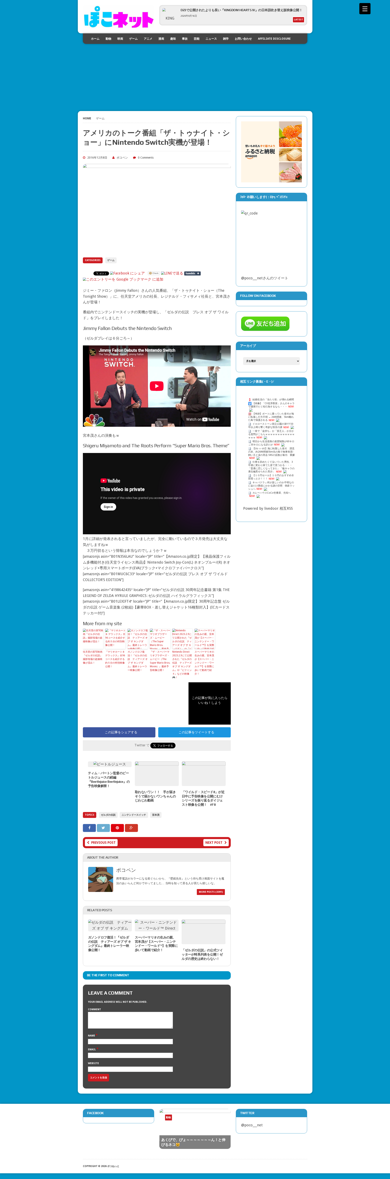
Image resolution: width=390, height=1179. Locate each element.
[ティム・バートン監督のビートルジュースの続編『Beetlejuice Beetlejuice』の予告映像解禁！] (109, 764)
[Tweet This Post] (104, 828)
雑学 (226, 38)
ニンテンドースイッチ (134, 814)
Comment (94, 1009)
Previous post (103, 843)
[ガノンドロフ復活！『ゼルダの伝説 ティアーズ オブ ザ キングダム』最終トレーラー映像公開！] (110, 928)
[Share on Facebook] (90, 828)
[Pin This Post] (118, 828)
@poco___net (252, 1125)
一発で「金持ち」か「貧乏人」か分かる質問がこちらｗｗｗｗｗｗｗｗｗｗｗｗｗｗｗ (271, 434)
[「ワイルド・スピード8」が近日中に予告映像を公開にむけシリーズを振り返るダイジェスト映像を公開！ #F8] (204, 783)
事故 (185, 38)
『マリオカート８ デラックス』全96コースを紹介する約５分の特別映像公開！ (115, 659)
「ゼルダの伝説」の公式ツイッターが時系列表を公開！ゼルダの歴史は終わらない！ (202, 954)
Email (92, 1049)
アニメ (148, 38)
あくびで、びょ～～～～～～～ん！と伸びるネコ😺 (193, 1142)
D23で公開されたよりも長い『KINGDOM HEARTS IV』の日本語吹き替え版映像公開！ (241, 10)
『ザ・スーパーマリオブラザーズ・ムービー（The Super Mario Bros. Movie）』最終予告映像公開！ (160, 661)
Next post (213, 843)
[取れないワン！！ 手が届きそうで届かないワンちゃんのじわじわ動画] (157, 783)
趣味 (173, 38)
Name (92, 1035)
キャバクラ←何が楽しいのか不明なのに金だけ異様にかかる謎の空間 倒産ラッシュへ (271, 486)
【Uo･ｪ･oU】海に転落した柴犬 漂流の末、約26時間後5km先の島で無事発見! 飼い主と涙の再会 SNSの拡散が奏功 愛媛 (271, 451)
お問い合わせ (243, 38)
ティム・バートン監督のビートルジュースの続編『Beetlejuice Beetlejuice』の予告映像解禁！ (109, 779)
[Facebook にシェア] (127, 273)
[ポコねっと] (118, 16)
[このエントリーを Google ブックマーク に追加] (123, 279)
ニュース (211, 38)
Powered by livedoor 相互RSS (268, 508)
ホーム (95, 38)
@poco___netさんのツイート (264, 278)
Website (93, 1063)
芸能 (196, 38)
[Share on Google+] (131, 828)
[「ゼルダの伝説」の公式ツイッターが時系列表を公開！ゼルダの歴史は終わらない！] (203, 941)
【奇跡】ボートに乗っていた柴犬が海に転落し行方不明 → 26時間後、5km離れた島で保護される (271, 417)
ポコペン (122, 157)
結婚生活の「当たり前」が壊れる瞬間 (273, 399)
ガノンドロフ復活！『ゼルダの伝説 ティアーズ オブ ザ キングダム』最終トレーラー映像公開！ (138, 661)
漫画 (161, 38)
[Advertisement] (195, 72)
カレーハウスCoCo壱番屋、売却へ (271, 492)
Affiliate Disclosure (274, 38)
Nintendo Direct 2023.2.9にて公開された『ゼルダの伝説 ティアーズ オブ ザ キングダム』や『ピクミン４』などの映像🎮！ (182, 664)
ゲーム (133, 38)
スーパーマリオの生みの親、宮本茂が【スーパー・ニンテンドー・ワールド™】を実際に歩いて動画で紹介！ (204, 662)
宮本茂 (155, 814)
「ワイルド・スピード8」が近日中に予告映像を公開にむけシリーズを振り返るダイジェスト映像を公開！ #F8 (203, 798)
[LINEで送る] (172, 273)
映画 (120, 38)
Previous (210, 1120)
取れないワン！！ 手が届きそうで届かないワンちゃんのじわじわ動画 (155, 796)
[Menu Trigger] (364, 8)
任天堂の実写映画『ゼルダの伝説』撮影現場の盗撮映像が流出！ (92, 657)
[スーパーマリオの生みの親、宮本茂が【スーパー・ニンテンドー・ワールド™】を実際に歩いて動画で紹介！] (157, 928)
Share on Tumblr (192, 273)
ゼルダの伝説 (108, 814)
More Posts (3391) (211, 892)
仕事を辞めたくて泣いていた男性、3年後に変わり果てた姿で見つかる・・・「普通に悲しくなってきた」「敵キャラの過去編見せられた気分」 (271, 466)
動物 (108, 38)
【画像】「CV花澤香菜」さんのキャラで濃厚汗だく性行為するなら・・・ (271, 405)
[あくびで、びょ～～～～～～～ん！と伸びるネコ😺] (195, 1129)
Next (219, 1120)
